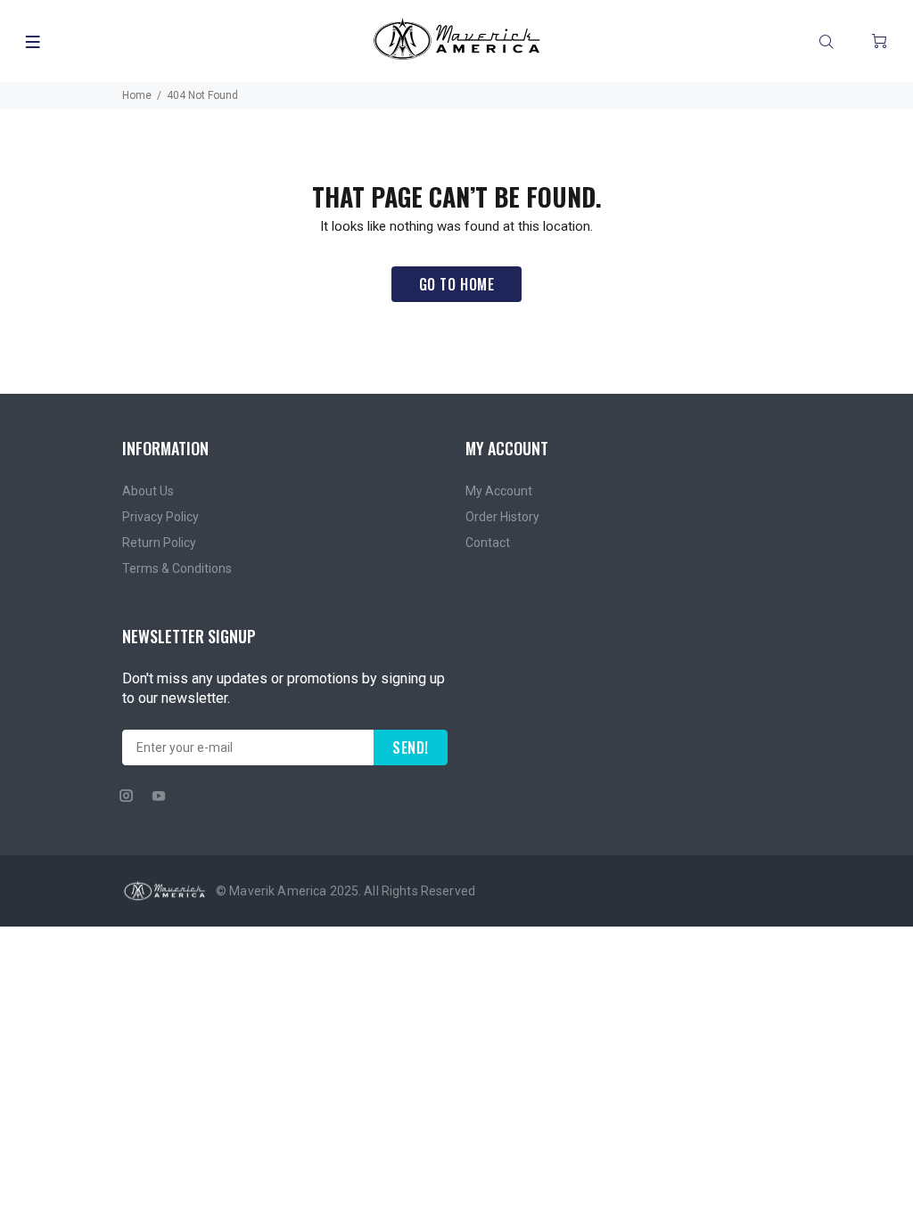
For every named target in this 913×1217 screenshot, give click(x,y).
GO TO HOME (457, 284)
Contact (487, 542)
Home (137, 95)
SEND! (410, 747)
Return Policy (159, 542)
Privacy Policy (160, 517)
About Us (148, 491)
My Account (498, 491)
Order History (502, 517)
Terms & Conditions (177, 568)
